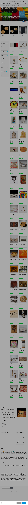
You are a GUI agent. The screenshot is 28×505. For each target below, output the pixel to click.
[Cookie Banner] (14, 503)
